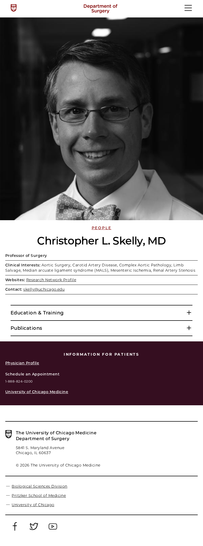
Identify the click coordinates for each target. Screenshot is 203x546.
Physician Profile (22, 363)
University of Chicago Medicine (36, 391)
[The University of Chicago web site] (14, 8)
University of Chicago (33, 504)
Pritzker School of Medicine (39, 495)
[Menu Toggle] (188, 10)
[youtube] (52, 530)
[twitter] (33, 530)
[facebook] (14, 530)
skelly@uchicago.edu (43, 289)
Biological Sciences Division (39, 486)
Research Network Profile (51, 279)
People (102, 227)
